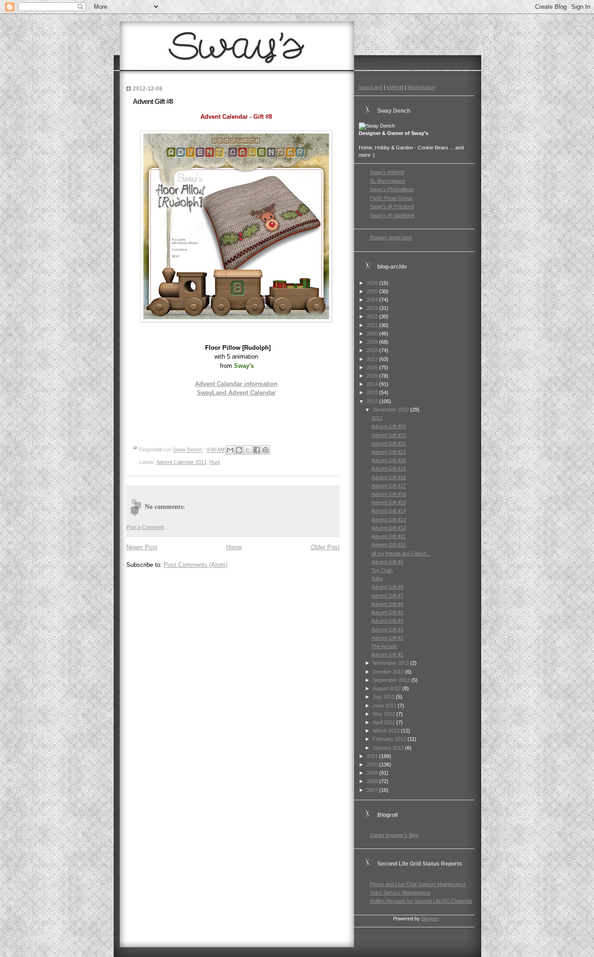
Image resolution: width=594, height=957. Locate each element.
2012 (373, 401)
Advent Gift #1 (387, 654)
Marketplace (421, 87)
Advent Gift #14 (388, 511)
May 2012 (384, 714)
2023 (373, 308)
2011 (373, 756)
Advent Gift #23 (388, 435)
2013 (373, 392)
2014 (373, 384)
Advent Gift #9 (387, 562)
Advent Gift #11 (388, 536)
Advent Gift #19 (388, 468)
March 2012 (387, 730)
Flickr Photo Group (391, 198)
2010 (373, 764)
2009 (373, 773)
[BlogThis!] (239, 450)
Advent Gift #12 (388, 528)
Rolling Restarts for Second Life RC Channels (421, 901)
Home (234, 547)
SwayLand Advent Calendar (236, 392)
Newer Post (141, 547)
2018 (373, 350)
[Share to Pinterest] (265, 450)
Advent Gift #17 (388, 485)
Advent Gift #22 (388, 443)
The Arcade (384, 646)
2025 (373, 291)
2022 (373, 316)
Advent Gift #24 (388, 426)
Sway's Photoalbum (392, 189)
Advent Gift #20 (388, 460)
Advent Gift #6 (387, 604)
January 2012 (389, 748)
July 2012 (384, 697)
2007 (373, 790)
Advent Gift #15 (388, 502)
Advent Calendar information (236, 383)
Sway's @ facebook (392, 215)
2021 (373, 325)
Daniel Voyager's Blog (394, 835)
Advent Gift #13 (388, 519)
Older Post (325, 547)
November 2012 (391, 663)
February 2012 (390, 739)
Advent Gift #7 (387, 595)
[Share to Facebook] (256, 450)
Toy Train (382, 570)
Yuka (376, 578)
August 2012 (387, 688)
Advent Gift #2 (387, 638)
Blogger (429, 918)
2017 (373, 359)
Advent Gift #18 (388, 477)
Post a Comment (145, 527)
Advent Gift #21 (388, 452)
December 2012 (391, 409)
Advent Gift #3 (387, 629)
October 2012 (389, 671)
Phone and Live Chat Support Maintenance (418, 884)
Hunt (214, 462)
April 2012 (384, 722)
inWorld (395, 87)
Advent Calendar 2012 (181, 462)
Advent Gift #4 (387, 620)
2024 (373, 299)
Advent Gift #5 (387, 612)
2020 (373, 333)
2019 (373, 342)
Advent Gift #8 (387, 587)
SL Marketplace (387, 181)
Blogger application (391, 237)
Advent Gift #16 (388, 494)
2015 (373, 376)
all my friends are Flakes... (401, 553)
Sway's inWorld (387, 172)
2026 (373, 283)
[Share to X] (247, 450)
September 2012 (392, 680)
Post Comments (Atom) (195, 564)
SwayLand (370, 87)
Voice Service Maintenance (400, 892)
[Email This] (230, 450)
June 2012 (385, 705)
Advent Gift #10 (388, 544)
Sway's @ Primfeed (392, 206)
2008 (373, 781)
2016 (373, 367)
